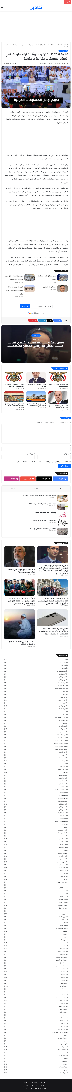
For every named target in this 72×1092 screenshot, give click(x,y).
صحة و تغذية (63, 994)
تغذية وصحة (63, 896)
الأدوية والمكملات (62, 682)
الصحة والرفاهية (62, 801)
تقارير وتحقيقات (62, 905)
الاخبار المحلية (48, 44)
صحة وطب (64, 1015)
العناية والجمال (63, 847)
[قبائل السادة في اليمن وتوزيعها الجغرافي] (62, 522)
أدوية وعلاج (64, 668)
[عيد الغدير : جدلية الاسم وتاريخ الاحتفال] (62, 514)
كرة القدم (64, 1044)
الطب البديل (63, 824)
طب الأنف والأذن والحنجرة (59, 1032)
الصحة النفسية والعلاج (61, 789)
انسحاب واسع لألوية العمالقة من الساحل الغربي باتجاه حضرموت (36, 405)
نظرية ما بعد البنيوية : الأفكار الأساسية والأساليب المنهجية (39, 495)
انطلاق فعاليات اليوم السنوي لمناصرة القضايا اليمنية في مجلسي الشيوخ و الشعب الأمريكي (53, 601)
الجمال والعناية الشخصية (60, 740)
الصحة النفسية (63, 786)
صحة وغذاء (64, 1023)
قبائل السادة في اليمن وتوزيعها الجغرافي (44, 520)
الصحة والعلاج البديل (61, 812)
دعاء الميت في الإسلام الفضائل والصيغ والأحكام (22, 643)
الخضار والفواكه (62, 758)
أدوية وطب (64, 665)
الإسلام (65, 694)
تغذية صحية (63, 893)
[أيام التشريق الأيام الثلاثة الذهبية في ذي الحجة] (62, 531)
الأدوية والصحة (63, 674)
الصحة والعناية (63, 815)
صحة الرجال (63, 968)
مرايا (65, 1052)
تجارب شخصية (63, 870)
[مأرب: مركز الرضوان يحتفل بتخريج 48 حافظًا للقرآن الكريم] (29, 277)
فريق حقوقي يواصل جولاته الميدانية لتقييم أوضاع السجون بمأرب (14, 290)
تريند (65, 879)
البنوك (65, 711)
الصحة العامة (63, 781)
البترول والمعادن (62, 708)
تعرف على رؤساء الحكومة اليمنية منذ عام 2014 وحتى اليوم (14, 385)
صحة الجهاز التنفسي (61, 957)
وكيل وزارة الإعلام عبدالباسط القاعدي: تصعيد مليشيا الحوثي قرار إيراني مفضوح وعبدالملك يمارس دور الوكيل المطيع (36, 346)
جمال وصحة (63, 925)
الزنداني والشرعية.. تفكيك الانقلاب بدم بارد (36, 385)
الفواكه (65, 850)
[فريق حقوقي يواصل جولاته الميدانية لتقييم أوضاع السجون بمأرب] (29, 288)
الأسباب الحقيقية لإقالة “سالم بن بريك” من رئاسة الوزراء (58, 407)
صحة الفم (64, 980)
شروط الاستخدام (36, 1085)
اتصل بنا (43, 1085)
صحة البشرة (63, 954)
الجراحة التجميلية (62, 734)
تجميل (65, 873)
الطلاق (65, 827)
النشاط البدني (63, 864)
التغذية (65, 723)
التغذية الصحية (63, 726)
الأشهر (59, 488)
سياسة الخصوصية (26, 1085)
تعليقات (13, 488)
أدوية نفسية (63, 662)
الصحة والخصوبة (62, 798)
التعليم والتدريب (62, 720)
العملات (65, 836)
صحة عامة (64, 989)
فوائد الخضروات (62, 1038)
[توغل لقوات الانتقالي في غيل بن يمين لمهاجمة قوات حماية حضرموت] (14, 396)
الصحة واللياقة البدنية (61, 821)
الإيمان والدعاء (63, 697)
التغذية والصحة (63, 729)
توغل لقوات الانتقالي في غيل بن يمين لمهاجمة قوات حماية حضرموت (14, 406)
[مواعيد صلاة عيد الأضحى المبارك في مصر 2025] (62, 506)
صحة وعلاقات (63, 1020)
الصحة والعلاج (63, 810)
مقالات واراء (63, 1058)
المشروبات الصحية (61, 862)
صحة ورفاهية (63, 1012)
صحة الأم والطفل (62, 951)
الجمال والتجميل (62, 737)
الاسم (69, 446)
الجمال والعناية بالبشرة (60, 743)
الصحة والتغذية (63, 792)
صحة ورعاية (63, 1009)
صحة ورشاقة (63, 1006)
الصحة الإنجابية (63, 775)
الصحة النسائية (63, 784)
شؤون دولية (63, 940)
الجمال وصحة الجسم (61, 749)
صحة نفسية (63, 992)
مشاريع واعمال (62, 1055)
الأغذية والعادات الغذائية (60, 688)
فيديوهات (64, 1041)
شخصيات (64, 942)
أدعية (65, 659)
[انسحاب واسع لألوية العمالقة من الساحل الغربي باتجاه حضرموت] (36, 396)
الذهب (65, 763)
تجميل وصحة (63, 876)
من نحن (48, 1085)
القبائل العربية (63, 856)
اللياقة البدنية (63, 859)
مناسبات (64, 1061)
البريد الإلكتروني (66, 453)
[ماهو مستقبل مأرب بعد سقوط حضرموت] (62, 277)
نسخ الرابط (25, 306)
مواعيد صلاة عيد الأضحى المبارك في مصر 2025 (42, 504)
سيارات (65, 934)
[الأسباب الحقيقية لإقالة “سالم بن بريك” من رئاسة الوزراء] (58, 397)
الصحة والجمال (62, 795)
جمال (65, 922)
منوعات (65, 1064)
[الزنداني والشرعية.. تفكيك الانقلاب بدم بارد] (36, 377)
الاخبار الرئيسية (57, 44)
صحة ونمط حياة (62, 1029)
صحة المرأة (63, 986)
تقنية (65, 911)
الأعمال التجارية (62, 685)
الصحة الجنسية (63, 778)
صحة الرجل (63, 971)
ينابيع (65, 1070)
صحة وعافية (63, 1018)
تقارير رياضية (63, 902)
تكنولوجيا (64, 914)
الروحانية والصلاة (62, 769)
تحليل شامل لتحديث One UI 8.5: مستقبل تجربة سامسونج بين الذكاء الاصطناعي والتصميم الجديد (53, 631)
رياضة (65, 931)
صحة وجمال (63, 1003)
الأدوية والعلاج (63, 677)
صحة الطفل (63, 977)
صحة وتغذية (63, 1000)
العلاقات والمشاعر (62, 833)
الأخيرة (36, 488)
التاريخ (65, 714)
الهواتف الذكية (63, 867)
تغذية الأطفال (63, 888)
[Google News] (33, 313)
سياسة (65, 937)
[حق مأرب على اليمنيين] (62, 288)
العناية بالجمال (63, 841)
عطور (65, 1035)
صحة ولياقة (63, 1026)
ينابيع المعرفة (63, 1072)
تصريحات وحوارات (61, 882)
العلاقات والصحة (62, 830)
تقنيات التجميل (63, 908)
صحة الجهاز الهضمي (61, 960)
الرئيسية (64, 44)
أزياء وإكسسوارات (62, 671)
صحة (65, 945)
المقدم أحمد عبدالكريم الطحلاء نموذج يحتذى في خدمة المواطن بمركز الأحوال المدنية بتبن (21, 601)
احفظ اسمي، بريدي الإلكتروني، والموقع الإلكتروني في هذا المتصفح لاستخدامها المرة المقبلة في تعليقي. (43, 461)
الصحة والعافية (63, 807)
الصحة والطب (63, 804)
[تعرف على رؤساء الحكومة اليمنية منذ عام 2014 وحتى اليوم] (14, 377)
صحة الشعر (63, 974)
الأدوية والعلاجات (62, 680)
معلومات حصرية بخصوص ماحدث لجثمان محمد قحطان (21, 571)
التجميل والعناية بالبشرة (60, 717)
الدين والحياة (63, 760)
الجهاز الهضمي (63, 752)
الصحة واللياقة (63, 818)
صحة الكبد (64, 983)
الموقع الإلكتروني (30, 453)
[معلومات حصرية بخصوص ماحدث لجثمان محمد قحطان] (19, 556)
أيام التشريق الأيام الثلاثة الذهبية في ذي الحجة (43, 529)
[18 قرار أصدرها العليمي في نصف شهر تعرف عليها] (58, 377)
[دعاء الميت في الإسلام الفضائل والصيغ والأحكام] (19, 624)
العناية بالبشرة (63, 838)
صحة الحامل (63, 963)
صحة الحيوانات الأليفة (61, 966)
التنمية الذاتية (63, 732)
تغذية (65, 885)
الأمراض (64, 691)
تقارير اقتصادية (62, 899)
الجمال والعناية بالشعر (61, 746)
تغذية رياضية (63, 890)
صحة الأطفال (63, 948)
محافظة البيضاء (62, 1049)
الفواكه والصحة (62, 853)
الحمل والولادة (63, 755)
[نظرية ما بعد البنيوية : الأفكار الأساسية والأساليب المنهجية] (62, 498)
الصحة (65, 772)
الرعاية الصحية (63, 766)
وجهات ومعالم (63, 1067)
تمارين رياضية (63, 916)
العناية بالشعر (63, 844)
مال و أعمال (63, 1046)
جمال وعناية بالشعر (61, 928)
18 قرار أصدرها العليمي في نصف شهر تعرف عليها (58, 385)
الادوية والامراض (62, 706)
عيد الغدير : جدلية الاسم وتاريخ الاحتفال (45, 512)
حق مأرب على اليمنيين (49, 287)
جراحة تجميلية (63, 919)
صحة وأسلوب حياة (61, 997)
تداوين (64, 63)
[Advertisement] (36, 26)
